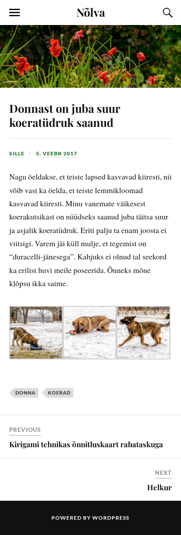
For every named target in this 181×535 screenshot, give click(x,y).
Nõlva (90, 11)
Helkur (159, 487)
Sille (17, 153)
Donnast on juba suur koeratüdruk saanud (64, 115)
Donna (25, 392)
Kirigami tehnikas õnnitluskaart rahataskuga (86, 444)
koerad (59, 392)
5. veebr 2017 (56, 153)
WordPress (110, 517)
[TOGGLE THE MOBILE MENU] (14, 13)
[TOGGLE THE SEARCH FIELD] (166, 13)
